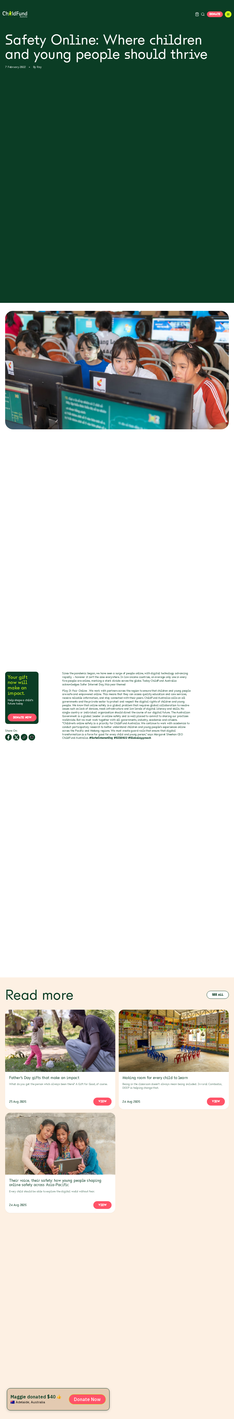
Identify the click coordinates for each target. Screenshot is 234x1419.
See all (217, 994)
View (102, 1101)
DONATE (214, 14)
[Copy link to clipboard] (24, 737)
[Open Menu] (228, 14)
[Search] (203, 14)
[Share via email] (32, 737)
